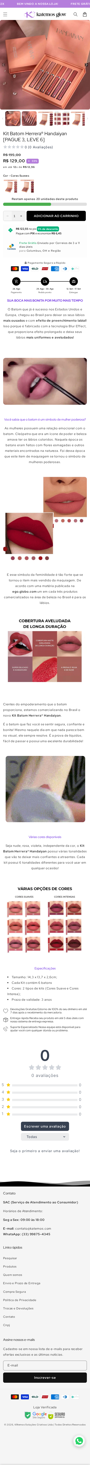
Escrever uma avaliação (45, 1126)
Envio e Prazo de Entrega (21, 1283)
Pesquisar (10, 1258)
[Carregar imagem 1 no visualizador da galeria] (12, 118)
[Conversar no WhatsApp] (79, 1441)
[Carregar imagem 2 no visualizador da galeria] (29, 118)
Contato (9, 1317)
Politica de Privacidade (19, 1300)
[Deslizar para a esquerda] (3, 64)
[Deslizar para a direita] (86, 64)
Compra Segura (14, 1292)
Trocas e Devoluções (18, 1308)
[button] (5, 14)
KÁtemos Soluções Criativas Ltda (34, 1424)
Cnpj (6, 1325)
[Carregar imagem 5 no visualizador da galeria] (78, 118)
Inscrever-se (45, 1377)
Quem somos (12, 1275)
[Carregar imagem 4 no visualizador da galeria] (61, 118)
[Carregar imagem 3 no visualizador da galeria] (45, 118)
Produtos (10, 1266)
